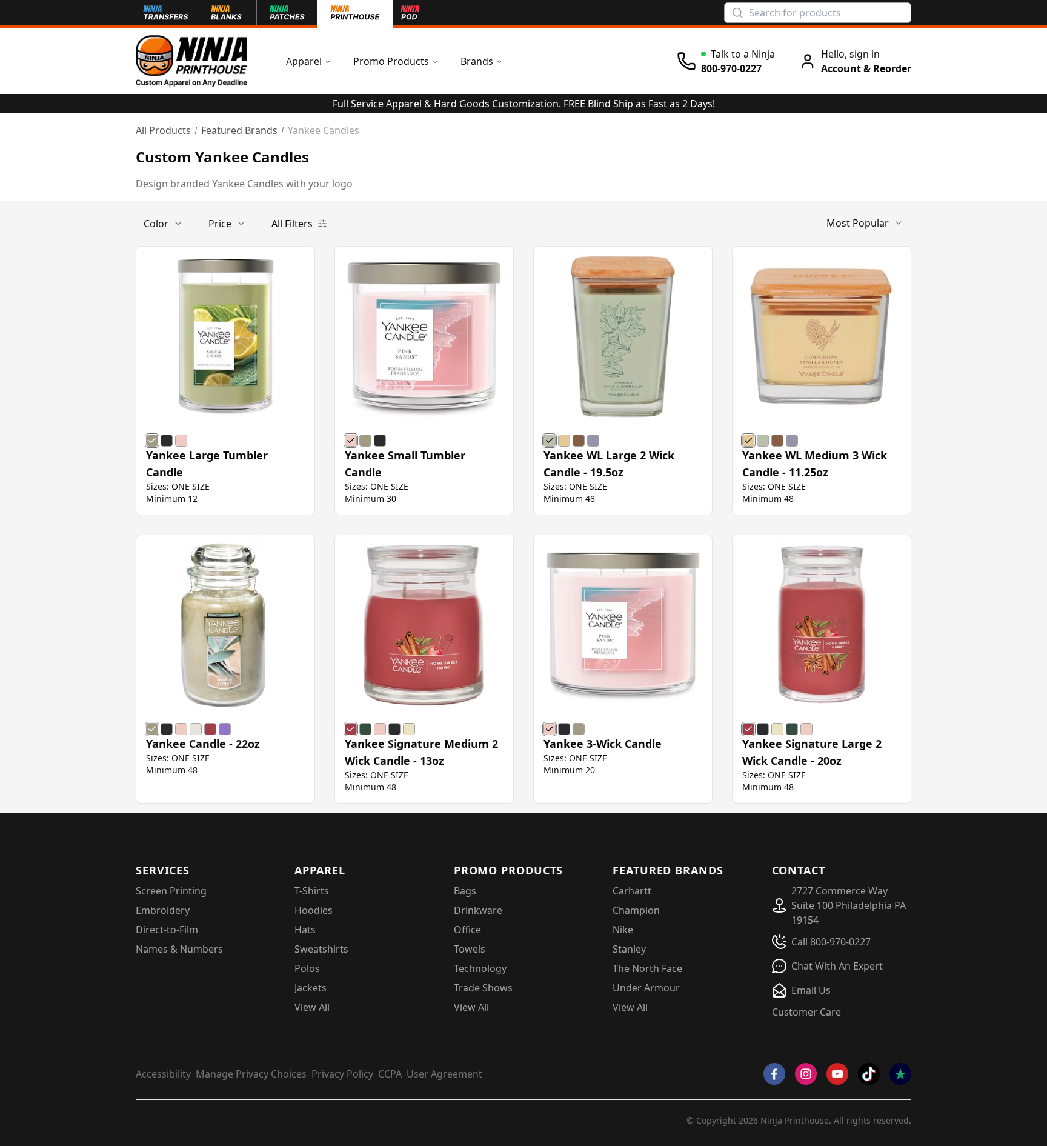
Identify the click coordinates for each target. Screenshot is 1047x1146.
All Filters (292, 223)
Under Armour (646, 987)
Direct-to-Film (167, 929)
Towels (469, 949)
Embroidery (163, 910)
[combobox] (865, 223)
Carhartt (632, 891)
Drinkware (478, 910)
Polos (307, 968)
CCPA (390, 1074)
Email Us (811, 990)
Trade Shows (483, 987)
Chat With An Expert (837, 966)
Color (156, 223)
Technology (480, 968)
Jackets (310, 987)
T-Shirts (311, 891)
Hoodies (313, 910)
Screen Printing (171, 891)
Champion (636, 910)
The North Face (647, 968)
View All (312, 1007)
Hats (305, 929)
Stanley (629, 949)
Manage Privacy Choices (251, 1074)
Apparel (304, 61)
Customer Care (806, 1012)
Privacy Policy (342, 1074)
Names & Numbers (179, 949)
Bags (465, 891)
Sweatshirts (321, 949)
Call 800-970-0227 (831, 941)
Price (219, 223)
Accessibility (163, 1074)
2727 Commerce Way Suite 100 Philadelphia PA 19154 (848, 905)
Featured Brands (239, 130)
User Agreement (444, 1074)
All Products (163, 130)
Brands (476, 61)
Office (467, 929)
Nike (623, 929)
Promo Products (391, 61)
